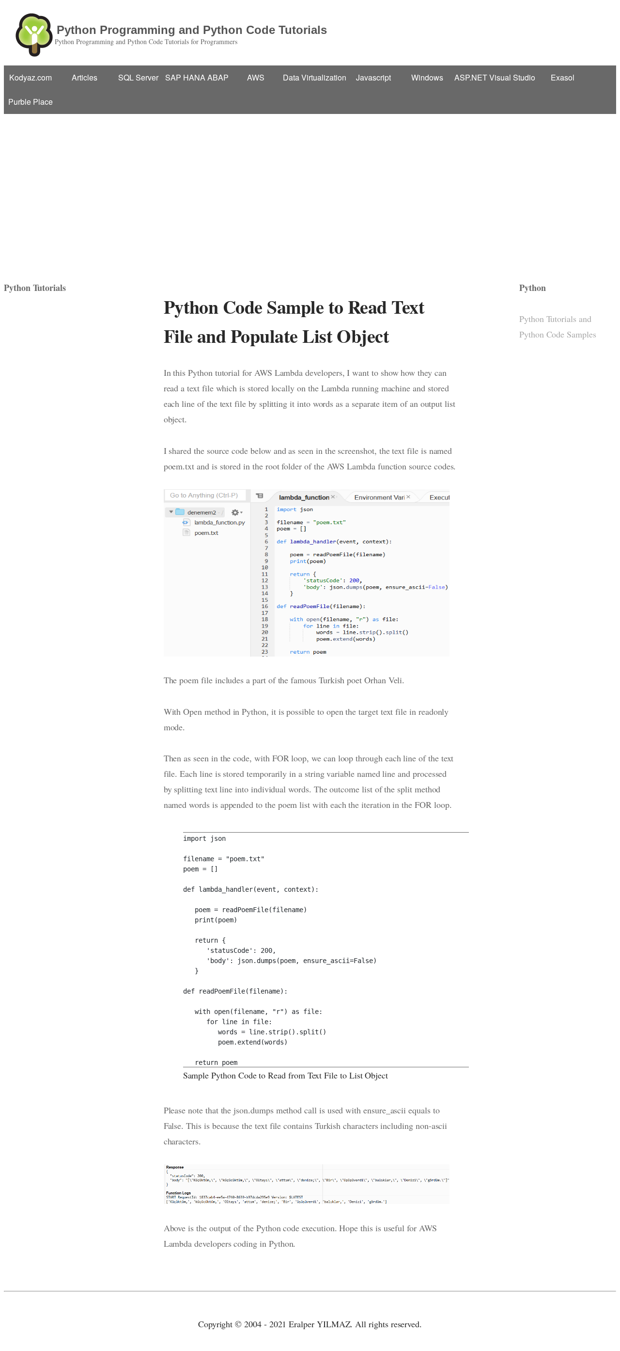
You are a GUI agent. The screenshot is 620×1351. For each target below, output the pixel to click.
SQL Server (138, 77)
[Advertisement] (310, 187)
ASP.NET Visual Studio (494, 77)
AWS (255, 77)
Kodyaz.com (30, 77)
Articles (84, 77)
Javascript (373, 77)
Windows (427, 77)
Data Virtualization (314, 77)
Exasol (562, 77)
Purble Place (30, 101)
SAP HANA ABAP (197, 77)
